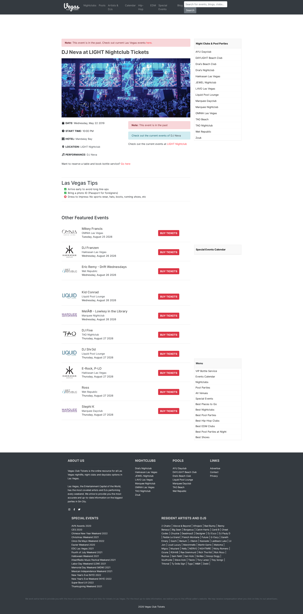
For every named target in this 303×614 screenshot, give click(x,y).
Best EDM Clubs (205, 426)
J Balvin (193, 541)
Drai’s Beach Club (206, 64)
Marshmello (189, 544)
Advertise (215, 468)
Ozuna (164, 552)
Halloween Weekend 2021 (85, 556)
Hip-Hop (140, 7)
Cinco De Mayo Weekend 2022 (87, 541)
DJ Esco (212, 533)
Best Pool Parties (206, 415)
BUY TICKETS (168, 233)
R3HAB (174, 552)
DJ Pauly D (224, 533)
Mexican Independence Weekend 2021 (91, 571)
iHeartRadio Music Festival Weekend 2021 (93, 560)
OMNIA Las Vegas (206, 113)
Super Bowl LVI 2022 (82, 582)
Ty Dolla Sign (178, 563)
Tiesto (191, 560)
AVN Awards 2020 (81, 525)
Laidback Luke (219, 541)
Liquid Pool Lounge (207, 94)
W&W (198, 563)
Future (205, 537)
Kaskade (204, 541)
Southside (166, 560)
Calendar (130, 5)
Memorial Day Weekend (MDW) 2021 (90, 567)
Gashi (174, 541)
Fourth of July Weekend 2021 (86, 552)
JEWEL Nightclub (206, 82)
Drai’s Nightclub (205, 70)
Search (190, 10)
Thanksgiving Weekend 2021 (86, 586)
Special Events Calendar (211, 249)
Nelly (184, 548)
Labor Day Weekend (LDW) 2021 (88, 563)
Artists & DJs (113, 7)
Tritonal (165, 563)
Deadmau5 (187, 533)
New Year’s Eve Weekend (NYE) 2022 (91, 578)
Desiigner (200, 533)
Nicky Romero (220, 548)
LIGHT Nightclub (90, 146)
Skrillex (200, 556)
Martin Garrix (205, 544)
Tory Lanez (203, 560)
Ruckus (165, 556)
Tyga (190, 563)
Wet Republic (203, 131)
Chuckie (175, 533)
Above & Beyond (182, 525)
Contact (214, 472)
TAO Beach (202, 119)
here (149, 42)
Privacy (214, 476)
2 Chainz (166, 525)
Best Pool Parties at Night (211, 431)
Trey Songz (217, 560)
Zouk (199, 137)
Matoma (218, 544)
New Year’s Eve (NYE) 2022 (86, 575)
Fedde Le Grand (171, 537)
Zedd (205, 563)
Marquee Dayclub (206, 100)
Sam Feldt (177, 556)
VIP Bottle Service (206, 371)
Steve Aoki (180, 560)
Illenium (183, 541)
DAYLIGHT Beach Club (209, 57)
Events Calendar (205, 376)
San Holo (189, 556)
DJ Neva (92, 154)
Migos (164, 548)
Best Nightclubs (205, 409)
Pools (102, 5)
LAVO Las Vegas (205, 88)
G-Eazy (215, 537)
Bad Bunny (210, 525)
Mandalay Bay (84, 138)
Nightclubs (89, 5)
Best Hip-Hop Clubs (207, 420)
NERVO (193, 548)
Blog (180, 5)
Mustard (174, 548)
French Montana (190, 537)
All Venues (202, 393)
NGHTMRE (205, 548)
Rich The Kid (205, 552)
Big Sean (176, 529)
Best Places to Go (206, 404)
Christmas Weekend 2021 (85, 537)
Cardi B (215, 529)
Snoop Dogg (213, 556)
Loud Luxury (174, 544)
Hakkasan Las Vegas (208, 76)
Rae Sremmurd (188, 552)
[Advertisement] (151, 23)
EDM (153, 5)
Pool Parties (203, 387)
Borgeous (189, 529)
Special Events (162, 7)
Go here (125, 163)
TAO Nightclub (204, 125)
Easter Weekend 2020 (83, 544)
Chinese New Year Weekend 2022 (89, 533)
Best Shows (202, 437)
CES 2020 (76, 529)
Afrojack (197, 525)
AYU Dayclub (203, 51)
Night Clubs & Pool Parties (212, 43)
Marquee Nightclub (207, 107)
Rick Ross (219, 552)
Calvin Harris (202, 529)
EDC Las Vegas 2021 (82, 548)
